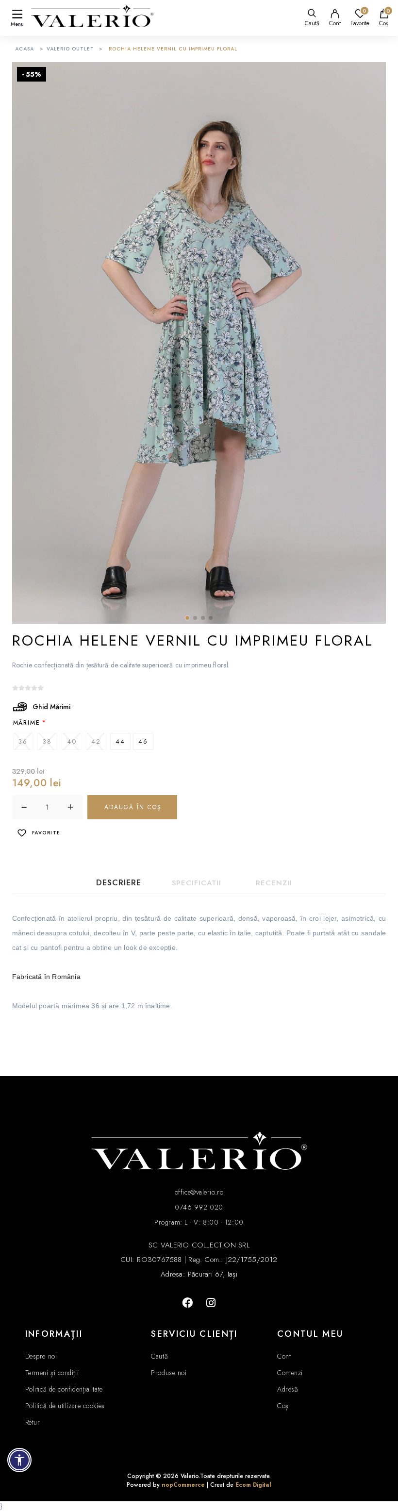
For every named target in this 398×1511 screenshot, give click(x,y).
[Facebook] (187, 1303)
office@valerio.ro (199, 1192)
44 (120, 741)
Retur (32, 1422)
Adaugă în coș (133, 807)
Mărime (26, 722)
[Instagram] (210, 1303)
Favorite (46, 832)
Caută (159, 1356)
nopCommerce (183, 1484)
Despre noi (41, 1356)
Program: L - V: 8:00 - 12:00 (198, 1222)
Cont (335, 23)
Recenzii (274, 883)
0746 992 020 (199, 1207)
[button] (187, 618)
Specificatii (196, 883)
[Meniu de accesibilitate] (19, 1460)
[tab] (119, 882)
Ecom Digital (253, 1484)
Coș (283, 1406)
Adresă (287, 1389)
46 (143, 741)
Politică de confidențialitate (64, 1389)
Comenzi (290, 1373)
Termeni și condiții (52, 1373)
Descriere (118, 882)
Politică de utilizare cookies (65, 1406)
